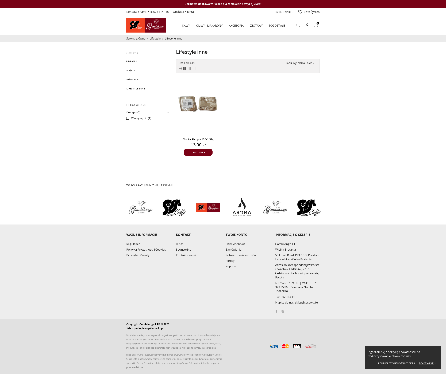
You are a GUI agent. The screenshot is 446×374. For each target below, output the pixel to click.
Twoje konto (236, 235)
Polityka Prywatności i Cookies (396, 363)
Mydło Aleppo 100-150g (198, 139)
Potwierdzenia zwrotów (241, 255)
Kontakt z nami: (136, 12)
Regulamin (133, 244)
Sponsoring (183, 249)
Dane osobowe (235, 244)
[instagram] (283, 311)
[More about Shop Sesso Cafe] (189, 207)
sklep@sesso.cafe (296, 302)
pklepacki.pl (155, 328)
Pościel (131, 70)
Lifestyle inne (135, 88)
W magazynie (141, 118)
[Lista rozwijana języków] (307, 25)
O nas (179, 244)
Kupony (231, 266)
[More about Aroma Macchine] (223, 207)
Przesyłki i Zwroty (137, 255)
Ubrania (131, 61)
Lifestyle (132, 53)
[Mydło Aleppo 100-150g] (217, 83)
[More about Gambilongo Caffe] (256, 207)
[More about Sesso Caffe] (155, 207)
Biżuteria (132, 79)
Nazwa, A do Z (307, 63)
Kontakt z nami (186, 255)
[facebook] (276, 311)
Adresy (230, 261)
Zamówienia (233, 249)
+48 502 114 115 (158, 12)
